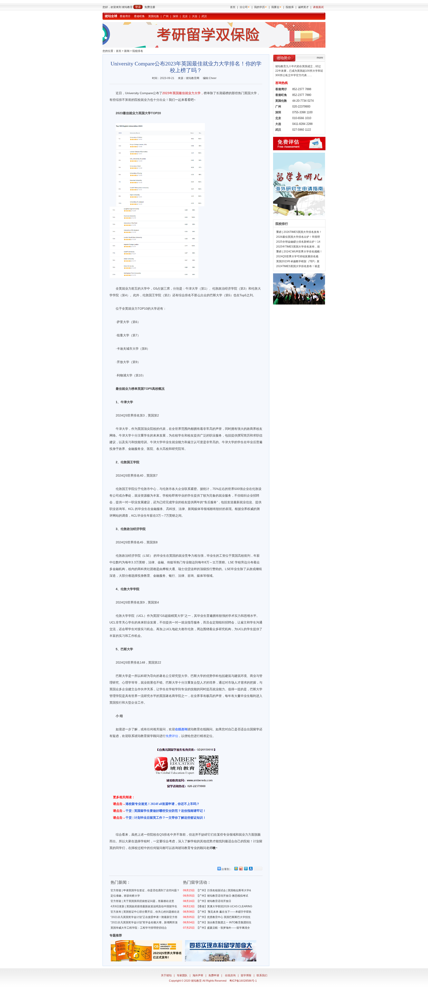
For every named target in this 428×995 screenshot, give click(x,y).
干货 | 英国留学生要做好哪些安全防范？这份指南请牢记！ (166, 810)
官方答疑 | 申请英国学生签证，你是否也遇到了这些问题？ (145, 890)
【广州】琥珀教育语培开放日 (213, 901)
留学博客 (246, 975)
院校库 (290, 7)
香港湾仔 (125, 16)
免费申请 (213, 975)
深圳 (175, 16)
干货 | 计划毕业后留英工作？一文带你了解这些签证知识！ (166, 817)
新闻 (127, 51)
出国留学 (253, 729)
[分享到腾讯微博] (245, 868)
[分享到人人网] (250, 868)
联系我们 (262, 975)
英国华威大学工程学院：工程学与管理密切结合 (139, 927)
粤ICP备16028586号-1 (243, 980)
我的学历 (259, 7)
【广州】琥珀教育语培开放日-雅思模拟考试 (222, 895)
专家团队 (182, 975)
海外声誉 (198, 975)
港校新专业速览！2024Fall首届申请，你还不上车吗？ (163, 804)
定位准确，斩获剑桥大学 (125, 895)
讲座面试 (318, 7)
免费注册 (149, 7)
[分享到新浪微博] (240, 868)
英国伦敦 (153, 16)
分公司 (244, 7)
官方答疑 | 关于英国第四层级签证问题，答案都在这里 (142, 901)
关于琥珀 (166, 975)
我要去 (275, 7)
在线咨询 (230, 975)
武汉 (204, 16)
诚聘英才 (303, 7)
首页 (232, 7)
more (320, 57)
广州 (166, 16)
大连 (194, 16)
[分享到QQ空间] (235, 868)
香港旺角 (139, 16)
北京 (185, 16)
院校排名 (137, 51)
